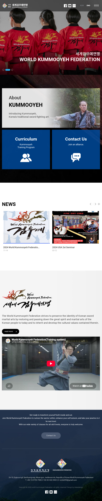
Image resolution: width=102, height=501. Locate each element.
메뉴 (96, 5)
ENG (88, 5)
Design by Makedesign (75, 487)
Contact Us (51, 435)
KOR (82, 5)
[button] (3, 70)
